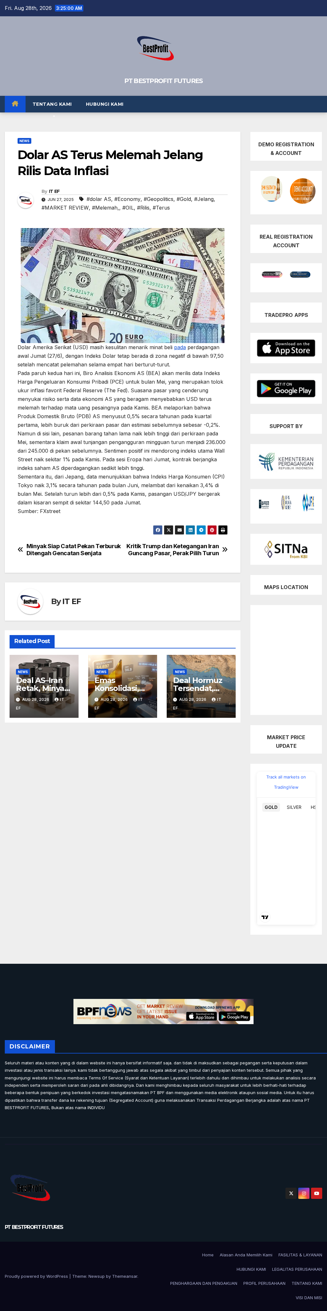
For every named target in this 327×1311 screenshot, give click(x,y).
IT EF (54, 191)
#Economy (127, 199)
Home (208, 1254)
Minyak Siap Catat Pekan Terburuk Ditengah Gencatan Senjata (74, 549)
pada (180, 347)
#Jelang (204, 199)
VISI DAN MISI (309, 1297)
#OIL (128, 207)
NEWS (24, 141)
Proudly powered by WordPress (37, 1276)
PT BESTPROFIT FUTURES (163, 81)
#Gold (184, 199)
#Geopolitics (158, 199)
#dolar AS (99, 199)
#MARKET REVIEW (65, 207)
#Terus (161, 207)
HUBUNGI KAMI (105, 104)
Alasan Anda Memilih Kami (246, 1254)
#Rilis (143, 207)
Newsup (96, 1276)
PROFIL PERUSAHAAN (264, 1283)
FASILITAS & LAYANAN (300, 1254)
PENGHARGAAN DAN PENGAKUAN (203, 1283)
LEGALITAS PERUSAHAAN (297, 1269)
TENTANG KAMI (52, 104)
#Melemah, (105, 207)
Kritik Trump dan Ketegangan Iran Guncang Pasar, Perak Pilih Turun (172, 549)
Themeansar (124, 1276)
